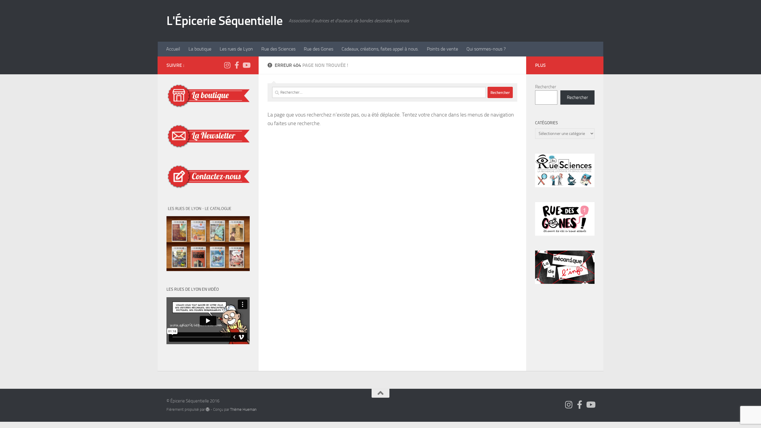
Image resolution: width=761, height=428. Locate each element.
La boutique (199, 49)
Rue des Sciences (278, 49)
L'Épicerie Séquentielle (224, 20)
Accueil (173, 49)
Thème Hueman (243, 409)
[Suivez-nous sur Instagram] (227, 65)
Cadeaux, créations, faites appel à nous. (380, 49)
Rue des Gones (318, 49)
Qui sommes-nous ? (486, 49)
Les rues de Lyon (236, 49)
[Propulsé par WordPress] (208, 409)
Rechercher (545, 86)
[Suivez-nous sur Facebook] (236, 65)
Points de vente (442, 49)
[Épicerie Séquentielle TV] (246, 65)
